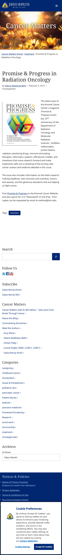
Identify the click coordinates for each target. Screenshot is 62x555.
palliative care (9, 387)
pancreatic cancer (10, 392)
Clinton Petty (10, 342)
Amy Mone (9, 333)
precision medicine (11, 407)
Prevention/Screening (13, 412)
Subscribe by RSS (10, 294)
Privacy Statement (11, 490)
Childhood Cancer (11, 372)
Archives (6, 452)
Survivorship (8, 427)
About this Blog (10, 318)
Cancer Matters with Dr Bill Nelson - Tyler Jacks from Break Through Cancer (28, 311)
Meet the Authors (10, 328)
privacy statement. (29, 541)
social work (7, 422)
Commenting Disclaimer (14, 323)
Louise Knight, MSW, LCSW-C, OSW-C (22, 347)
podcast (6, 402)
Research (6, 417)
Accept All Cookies (44, 546)
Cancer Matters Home (12, 54)
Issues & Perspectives (13, 382)
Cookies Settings (22, 546)
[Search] (56, 256)
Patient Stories (9, 397)
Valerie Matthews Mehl (15, 337)
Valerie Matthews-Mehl (15, 85)
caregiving (7, 368)
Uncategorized (9, 437)
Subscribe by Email (11, 289)
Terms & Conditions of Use (15, 495)
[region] (31, 528)
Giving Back (8, 377)
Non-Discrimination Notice (15, 499)
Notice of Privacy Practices (15, 482)
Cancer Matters (31, 25)
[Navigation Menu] (56, 5)
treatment (29, 54)
